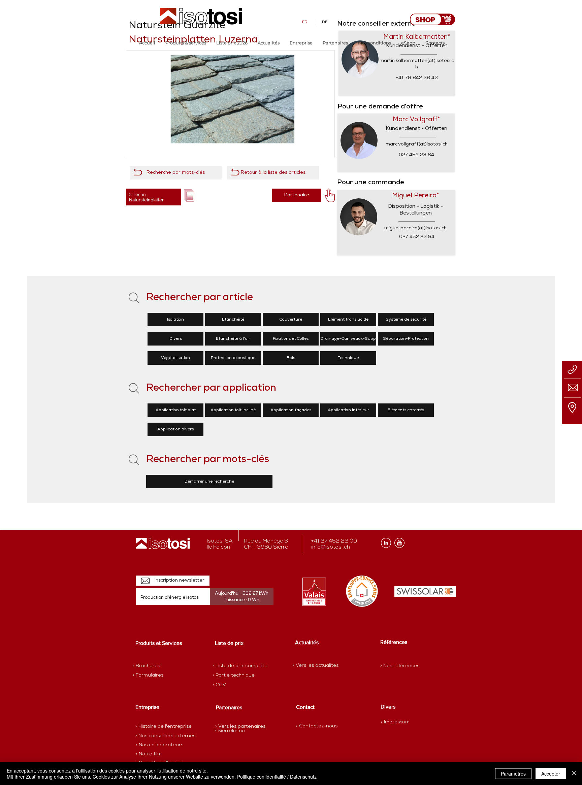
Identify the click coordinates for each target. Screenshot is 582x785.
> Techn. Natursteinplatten (147, 197)
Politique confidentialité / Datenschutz (277, 776)
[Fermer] (574, 773)
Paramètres (513, 773)
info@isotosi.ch (330, 547)
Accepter (550, 773)
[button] (185, 43)
